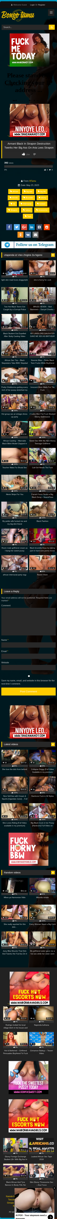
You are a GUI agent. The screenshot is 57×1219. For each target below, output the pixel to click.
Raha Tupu (32, 1199)
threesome (42, 210)
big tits (43, 191)
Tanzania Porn (42, 1212)
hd (14, 204)
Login (32, 5)
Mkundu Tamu (29, 1203)
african (15, 191)
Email (4, 651)
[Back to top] (49, 1211)
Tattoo (27, 210)
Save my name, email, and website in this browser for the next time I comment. (28, 682)
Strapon (14, 210)
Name (4, 640)
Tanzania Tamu (15, 1199)
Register (41, 5)
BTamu (32, 181)
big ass (29, 191)
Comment (5, 605)
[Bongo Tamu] (23, 16)
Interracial (27, 204)
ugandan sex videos (32, 1206)
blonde (15, 198)
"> (9, 66)
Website (5, 662)
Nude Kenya (29, 1196)
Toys (29, 216)
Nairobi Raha (12, 1196)
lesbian (42, 204)
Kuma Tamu (45, 1196)
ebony (43, 198)
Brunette (29, 198)
